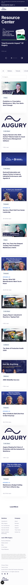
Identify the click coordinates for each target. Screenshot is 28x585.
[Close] (27, 0)
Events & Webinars (5, 540)
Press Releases (5, 549)
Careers (16, 525)
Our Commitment (5, 525)
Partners (17, 523)
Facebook (7, 573)
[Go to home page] (3, 9)
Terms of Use (4, 567)
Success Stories (5, 527)
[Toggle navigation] (25, 8)
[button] (6, 58)
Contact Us (17, 532)
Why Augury (4, 523)
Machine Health (5, 529)
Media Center (4, 542)
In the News (4, 547)
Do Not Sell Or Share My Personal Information (12, 569)
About (16, 521)
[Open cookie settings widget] (2, 582)
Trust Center (18, 529)
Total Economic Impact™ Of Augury (12, 44)
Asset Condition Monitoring (5, 532)
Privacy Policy (4, 565)
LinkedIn (5, 573)
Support (17, 527)
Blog (2, 545)
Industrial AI (4, 521)
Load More (14, 507)
